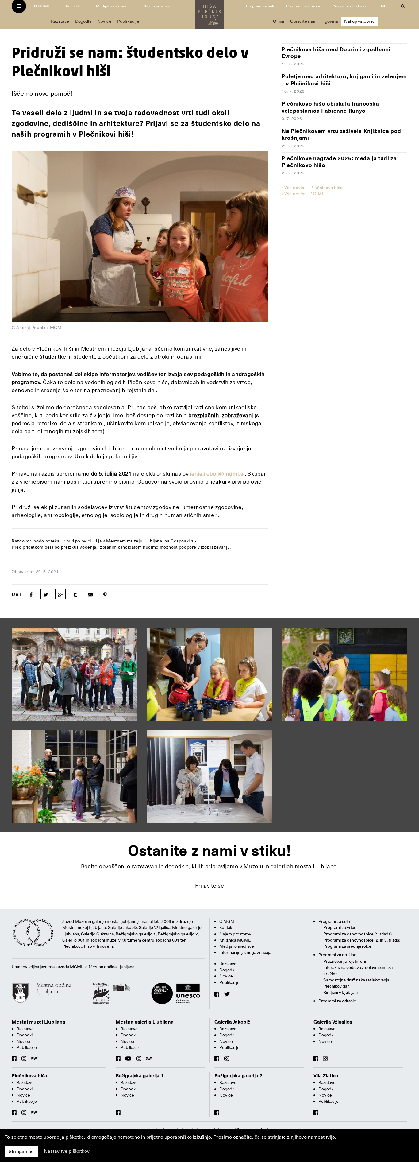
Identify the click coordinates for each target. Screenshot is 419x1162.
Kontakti (73, 6)
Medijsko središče (111, 6)
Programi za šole (260, 6)
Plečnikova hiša (29, 1076)
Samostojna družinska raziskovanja (356, 980)
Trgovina (329, 21)
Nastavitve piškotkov (67, 1151)
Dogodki (83, 21)
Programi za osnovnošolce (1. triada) (357, 934)
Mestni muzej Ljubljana (38, 1022)
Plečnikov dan (336, 986)
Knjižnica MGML (235, 940)
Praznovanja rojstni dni (344, 961)
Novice (104, 21)
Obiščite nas (302, 21)
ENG (383, 6)
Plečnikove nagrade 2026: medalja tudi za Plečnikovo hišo (339, 162)
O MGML (42, 6)
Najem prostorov (235, 934)
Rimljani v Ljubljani (340, 992)
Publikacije (128, 21)
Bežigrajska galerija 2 (238, 1076)
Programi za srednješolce (347, 946)
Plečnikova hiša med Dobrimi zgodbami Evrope (336, 53)
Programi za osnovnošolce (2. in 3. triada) (361, 940)
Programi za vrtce (339, 927)
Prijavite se (209, 885)
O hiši (278, 21)
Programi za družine (303, 6)
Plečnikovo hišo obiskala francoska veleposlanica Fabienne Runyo (330, 107)
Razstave (60, 21)
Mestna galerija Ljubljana (145, 1022)
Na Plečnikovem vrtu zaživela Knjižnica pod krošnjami (341, 134)
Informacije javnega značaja (245, 952)
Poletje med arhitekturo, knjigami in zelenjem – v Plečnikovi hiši (344, 80)
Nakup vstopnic (359, 21)
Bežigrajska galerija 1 (140, 1076)
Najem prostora (157, 6)
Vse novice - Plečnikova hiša (313, 187)
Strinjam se (21, 1151)
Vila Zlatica (325, 1076)
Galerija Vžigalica (332, 1022)
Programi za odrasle (350, 6)
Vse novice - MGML (304, 193)
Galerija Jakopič (232, 1022)
